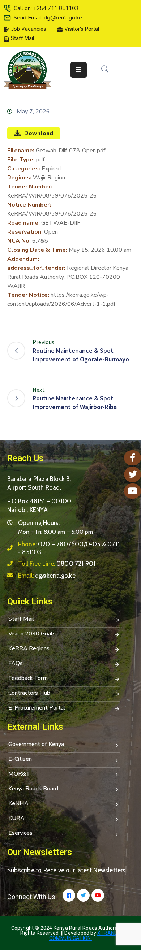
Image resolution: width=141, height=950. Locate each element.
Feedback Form (28, 678)
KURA (16, 818)
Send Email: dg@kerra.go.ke (48, 17)
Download (38, 133)
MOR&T (19, 774)
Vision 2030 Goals (32, 634)
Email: (47, 575)
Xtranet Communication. (85, 935)
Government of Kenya (36, 744)
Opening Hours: (39, 522)
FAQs (15, 663)
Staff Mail (21, 619)
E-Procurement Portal (36, 708)
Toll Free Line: (56, 563)
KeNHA (18, 803)
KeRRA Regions (29, 648)
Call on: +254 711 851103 (46, 8)
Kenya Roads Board (33, 789)
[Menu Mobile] (78, 70)
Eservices (20, 833)
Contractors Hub (29, 693)
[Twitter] (83, 895)
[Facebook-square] (69, 895)
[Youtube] (97, 895)
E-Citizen (20, 759)
